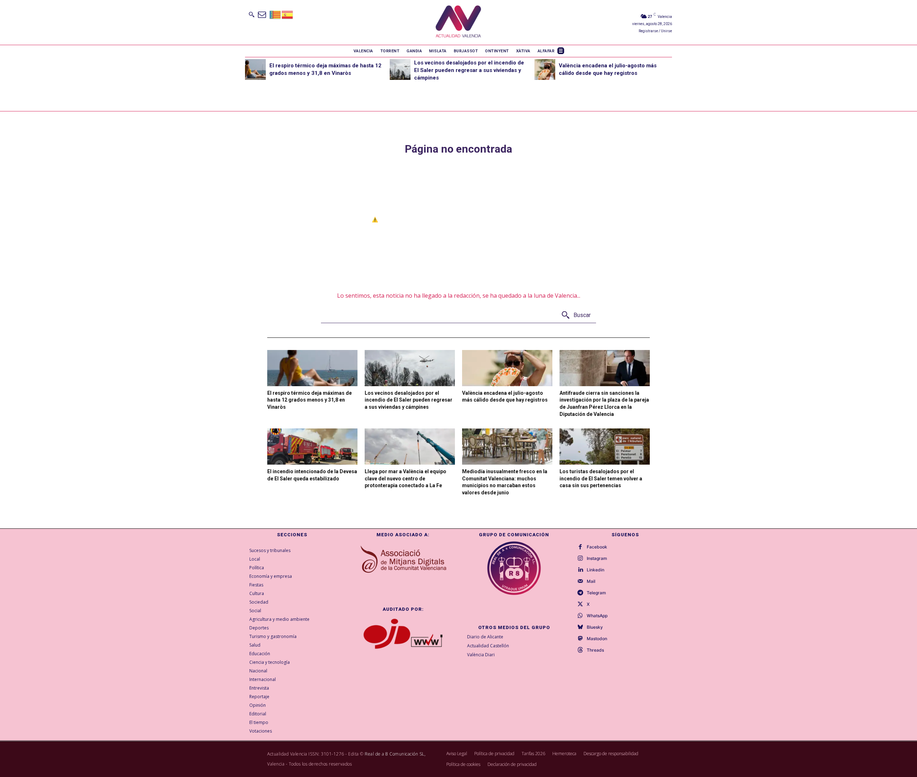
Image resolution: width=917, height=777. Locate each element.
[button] (251, 14)
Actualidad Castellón (488, 646)
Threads (595, 650)
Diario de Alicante (485, 637)
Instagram (597, 558)
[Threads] (580, 650)
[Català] (275, 14)
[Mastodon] (580, 638)
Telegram (596, 592)
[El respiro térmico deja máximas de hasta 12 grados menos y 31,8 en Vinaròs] (255, 69)
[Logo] (458, 22)
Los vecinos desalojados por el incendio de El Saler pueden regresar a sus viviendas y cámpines (469, 70)
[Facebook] (580, 547)
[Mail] (580, 581)
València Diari (481, 655)
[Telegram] (580, 593)
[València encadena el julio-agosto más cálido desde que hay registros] (544, 69)
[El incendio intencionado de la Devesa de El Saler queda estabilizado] (312, 446)
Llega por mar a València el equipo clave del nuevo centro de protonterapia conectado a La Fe (405, 478)
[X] (580, 604)
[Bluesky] (580, 627)
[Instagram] (580, 558)
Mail (591, 581)
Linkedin (595, 569)
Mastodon (597, 638)
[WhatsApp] (580, 616)
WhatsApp (597, 615)
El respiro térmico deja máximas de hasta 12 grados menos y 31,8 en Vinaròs (309, 400)
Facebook (597, 547)
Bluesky (595, 627)
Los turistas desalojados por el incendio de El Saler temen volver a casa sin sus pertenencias (601, 478)
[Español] (288, 14)
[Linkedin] (580, 570)
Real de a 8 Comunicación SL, (395, 754)
